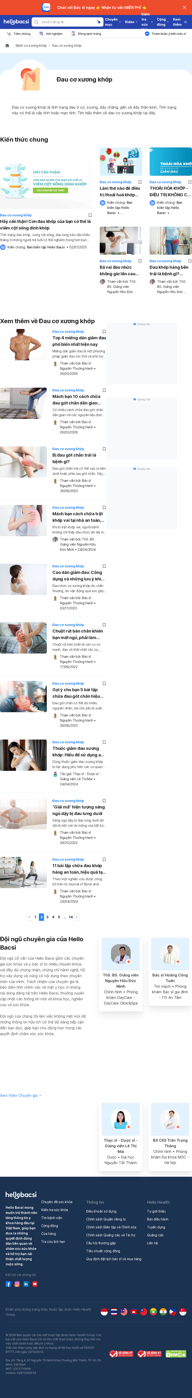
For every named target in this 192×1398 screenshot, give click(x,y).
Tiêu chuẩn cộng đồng (103, 1251)
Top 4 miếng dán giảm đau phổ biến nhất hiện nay (79, 341)
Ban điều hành (157, 1219)
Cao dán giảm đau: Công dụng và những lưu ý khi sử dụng (77, 576)
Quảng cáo (155, 1235)
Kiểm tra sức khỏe (54, 1210)
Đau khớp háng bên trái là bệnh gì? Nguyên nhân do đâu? (169, 271)
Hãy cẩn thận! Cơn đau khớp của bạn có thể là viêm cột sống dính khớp (45, 224)
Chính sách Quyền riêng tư (106, 1219)
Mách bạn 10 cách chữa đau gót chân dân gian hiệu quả (76, 400)
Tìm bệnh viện (51, 1218)
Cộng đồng (49, 1226)
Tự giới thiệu (156, 1211)
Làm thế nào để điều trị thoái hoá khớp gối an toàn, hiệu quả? (120, 192)
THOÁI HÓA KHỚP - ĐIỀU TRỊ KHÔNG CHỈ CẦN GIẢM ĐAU (170, 192)
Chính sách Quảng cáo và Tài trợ (110, 1235)
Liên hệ (152, 1243)
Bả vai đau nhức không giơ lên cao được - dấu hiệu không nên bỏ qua (118, 271)
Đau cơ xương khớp (67, 45)
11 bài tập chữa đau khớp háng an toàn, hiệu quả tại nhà (78, 869)
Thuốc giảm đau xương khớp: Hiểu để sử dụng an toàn (77, 752)
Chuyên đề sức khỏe (56, 1202)
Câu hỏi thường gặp (101, 1243)
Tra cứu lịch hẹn (53, 1242)
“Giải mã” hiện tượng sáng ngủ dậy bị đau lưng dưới (78, 810)
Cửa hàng (48, 1234)
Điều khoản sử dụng (101, 1211)
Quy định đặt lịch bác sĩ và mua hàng (113, 1259)
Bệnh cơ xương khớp (31, 45)
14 (71, 917)
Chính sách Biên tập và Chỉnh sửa (111, 1227)
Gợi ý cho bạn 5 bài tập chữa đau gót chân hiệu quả (76, 693)
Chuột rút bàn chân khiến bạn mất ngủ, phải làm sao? (77, 635)
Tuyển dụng (156, 1227)
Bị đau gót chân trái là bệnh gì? (74, 458)
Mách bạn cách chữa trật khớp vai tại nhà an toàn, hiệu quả (77, 517)
